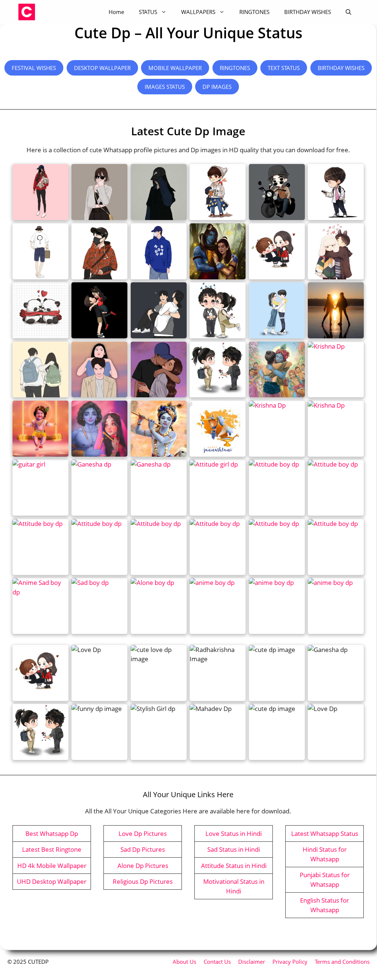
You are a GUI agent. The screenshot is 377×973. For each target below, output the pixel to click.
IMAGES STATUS (165, 86)
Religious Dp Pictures (143, 881)
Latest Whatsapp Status (324, 833)
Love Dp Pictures (143, 833)
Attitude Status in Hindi (234, 865)
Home (116, 11)
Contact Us (217, 961)
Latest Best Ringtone (51, 849)
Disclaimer (251, 961)
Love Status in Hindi (233, 833)
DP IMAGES (217, 86)
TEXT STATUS (284, 68)
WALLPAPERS (198, 11)
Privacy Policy (289, 961)
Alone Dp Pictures (142, 865)
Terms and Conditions (342, 961)
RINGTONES (254, 11)
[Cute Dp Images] (26, 12)
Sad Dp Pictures (142, 849)
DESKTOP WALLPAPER (102, 68)
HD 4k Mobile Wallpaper (52, 865)
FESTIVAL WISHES (34, 68)
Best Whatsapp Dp (51, 833)
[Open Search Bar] (348, 12)
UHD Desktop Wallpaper (52, 881)
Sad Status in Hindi (233, 849)
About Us (184, 961)
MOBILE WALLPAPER (175, 68)
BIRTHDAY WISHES (307, 11)
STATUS (148, 11)
